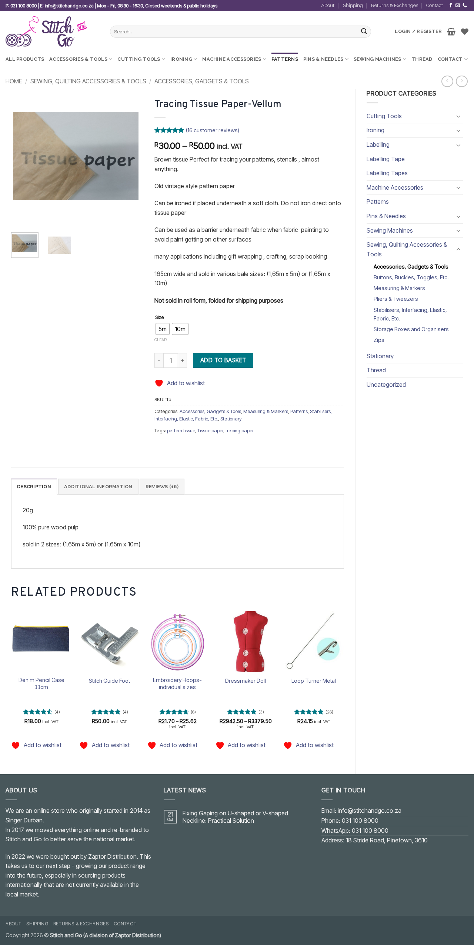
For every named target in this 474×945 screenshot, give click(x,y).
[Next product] (447, 81)
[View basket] (451, 31)
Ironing (181, 59)
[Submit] (364, 32)
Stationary (380, 356)
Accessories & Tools (78, 59)
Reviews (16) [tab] (162, 486)
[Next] (131, 160)
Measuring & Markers (399, 288)
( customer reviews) (212, 130)
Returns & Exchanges (394, 5)
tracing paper (240, 430)
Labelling (378, 144)
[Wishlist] (464, 31)
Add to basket (223, 360)
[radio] (162, 329)
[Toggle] (458, 116)
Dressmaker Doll (245, 681)
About (327, 5)
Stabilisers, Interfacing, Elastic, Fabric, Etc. (410, 314)
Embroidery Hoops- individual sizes (177, 683)
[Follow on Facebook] (450, 5)
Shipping (353, 5)
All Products (25, 59)
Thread (422, 59)
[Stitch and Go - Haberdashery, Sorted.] (52, 31)
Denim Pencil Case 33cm (41, 683)
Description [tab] (34, 486)
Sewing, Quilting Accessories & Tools (88, 81)
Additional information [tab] (98, 486)
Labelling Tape (386, 159)
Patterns (284, 59)
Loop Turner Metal (313, 681)
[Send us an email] (457, 5)
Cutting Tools (138, 59)
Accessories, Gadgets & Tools (201, 81)
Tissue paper (210, 430)
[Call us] (465, 5)
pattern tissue (181, 430)
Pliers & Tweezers (396, 299)
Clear (160, 339)
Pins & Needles (323, 59)
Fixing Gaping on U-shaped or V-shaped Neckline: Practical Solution (235, 817)
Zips (379, 340)
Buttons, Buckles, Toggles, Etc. (411, 277)
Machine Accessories (231, 59)
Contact (434, 5)
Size (159, 317)
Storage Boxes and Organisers (411, 329)
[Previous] (23, 160)
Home (14, 81)
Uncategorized (386, 384)
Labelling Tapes (387, 173)
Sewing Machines (377, 59)
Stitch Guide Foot (109, 681)
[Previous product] (461, 81)
